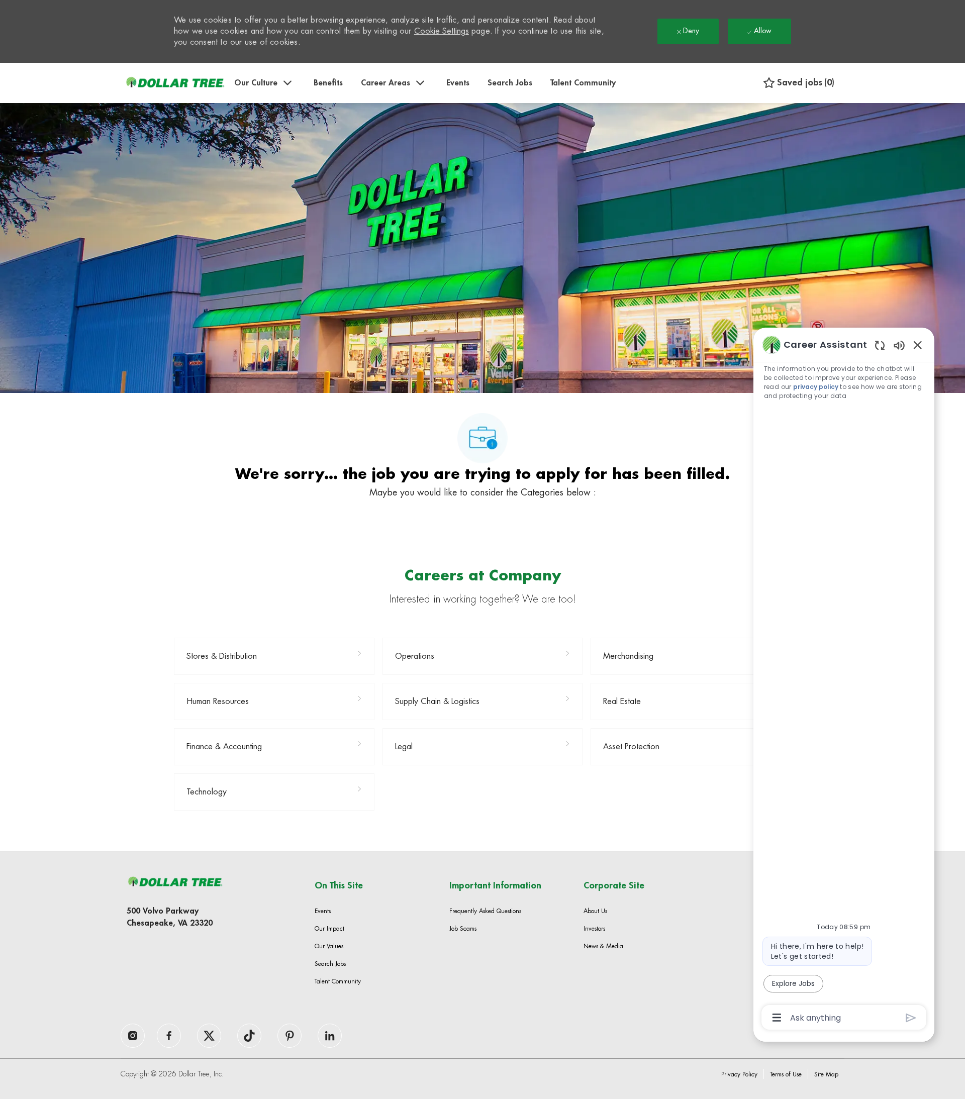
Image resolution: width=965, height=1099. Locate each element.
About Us (595, 911)
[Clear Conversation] (880, 345)
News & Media (603, 946)
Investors (594, 929)
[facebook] (133, 1036)
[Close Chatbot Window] (917, 345)
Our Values (329, 946)
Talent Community (583, 83)
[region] (843, 680)
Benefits (328, 83)
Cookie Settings (441, 31)
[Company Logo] (175, 82)
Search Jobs (510, 83)
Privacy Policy (739, 1074)
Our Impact (329, 929)
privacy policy (815, 386)
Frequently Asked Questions (485, 911)
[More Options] (776, 1018)
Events (457, 83)
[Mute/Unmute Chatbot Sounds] (899, 345)
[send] (911, 1018)
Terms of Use (786, 1074)
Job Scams (462, 929)
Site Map (826, 1074)
